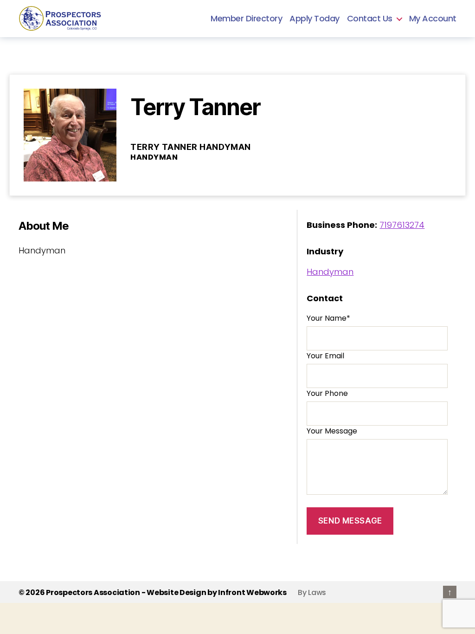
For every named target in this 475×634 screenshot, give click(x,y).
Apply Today (314, 18)
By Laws (312, 592)
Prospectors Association (93, 592)
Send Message (350, 520)
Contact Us (369, 18)
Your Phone (327, 393)
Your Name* (328, 318)
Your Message (332, 431)
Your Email (325, 355)
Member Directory (246, 18)
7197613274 (401, 225)
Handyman (330, 272)
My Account (432, 18)
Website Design (176, 592)
